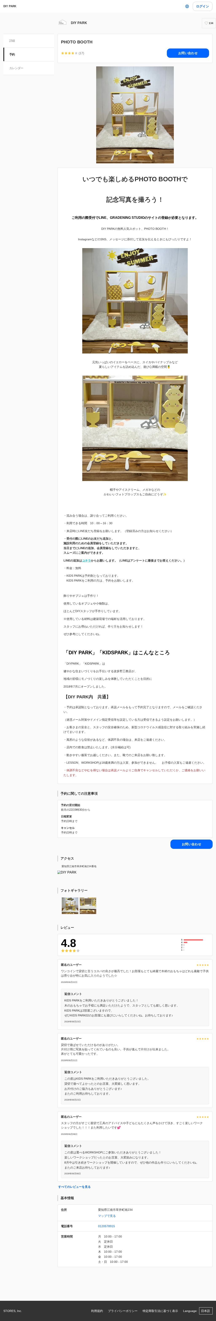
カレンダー (16, 68)
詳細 (12, 40)
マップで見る (107, 1216)
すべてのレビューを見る (74, 1186)
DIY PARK (9, 6)
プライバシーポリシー (123, 1311)
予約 (12, 54)
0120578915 (106, 1226)
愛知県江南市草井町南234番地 (79, 866)
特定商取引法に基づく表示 (160, 1311)
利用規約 (97, 1311)
